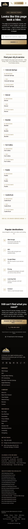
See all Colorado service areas (13, 218)
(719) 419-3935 (15, 327)
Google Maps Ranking (7, 375)
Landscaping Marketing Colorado (9, 480)
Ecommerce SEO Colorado (8, 503)
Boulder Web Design (18, 464)
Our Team (4, 411)
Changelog (4, 433)
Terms (15, 515)
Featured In (4, 421)
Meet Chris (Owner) (7, 395)
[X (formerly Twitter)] (17, 362)
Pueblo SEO (4, 461)
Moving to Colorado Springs (9, 380)
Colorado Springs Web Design (8, 462)
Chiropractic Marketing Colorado (9, 493)
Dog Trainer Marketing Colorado (9, 501)
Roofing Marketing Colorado (8, 477)
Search (13, 42)
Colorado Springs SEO (7, 457)
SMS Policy (21, 515)
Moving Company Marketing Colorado (10, 488)
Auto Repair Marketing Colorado (9, 497)
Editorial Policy (5, 399)
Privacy (11, 515)
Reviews (4, 402)
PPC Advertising (6, 378)
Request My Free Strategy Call (13, 321)
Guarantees (4, 416)
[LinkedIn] (10, 362)
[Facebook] (3, 362)
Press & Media (5, 418)
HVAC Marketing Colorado (7, 473)
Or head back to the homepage (15, 336)
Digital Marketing (6, 382)
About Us (4, 392)
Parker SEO (19, 461)
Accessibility (17, 519)
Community (4, 430)
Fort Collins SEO (5, 459)
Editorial (23, 519)
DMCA (20, 517)
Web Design (5, 371)
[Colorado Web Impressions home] (6, 350)
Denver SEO (16, 457)
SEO (3, 373)
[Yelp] (24, 362)
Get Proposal (19, 3)
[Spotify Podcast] (20, 362)
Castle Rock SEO (12, 461)
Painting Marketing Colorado (8, 484)
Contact (4, 404)
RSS (16, 520)
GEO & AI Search (6, 385)
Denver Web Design (21, 462)
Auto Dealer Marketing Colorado (9, 499)
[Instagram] (6, 362)
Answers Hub (5, 425)
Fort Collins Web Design (7, 464)
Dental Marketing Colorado (8, 490)
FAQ (3, 423)
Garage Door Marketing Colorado (9, 486)
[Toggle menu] (25, 3)
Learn (12, 520)
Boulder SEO (13, 459)
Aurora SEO (19, 459)
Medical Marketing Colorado (8, 492)
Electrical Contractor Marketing (9, 478)
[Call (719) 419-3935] (11, 3)
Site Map (6, 515)
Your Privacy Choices (8, 519)
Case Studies (5, 397)
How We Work (5, 414)
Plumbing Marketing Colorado (8, 475)
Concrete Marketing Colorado (8, 482)
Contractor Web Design (19, 495)
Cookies (9, 517)
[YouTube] (13, 362)
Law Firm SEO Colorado (7, 495)
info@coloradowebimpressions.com (13, 443)
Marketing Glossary (6, 428)
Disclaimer (14, 517)
